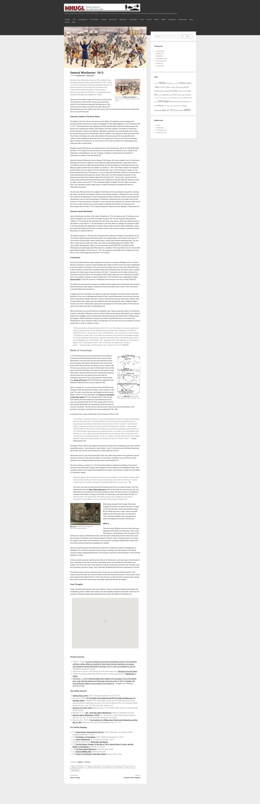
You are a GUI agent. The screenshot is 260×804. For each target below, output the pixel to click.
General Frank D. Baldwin (132, 777)
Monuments (183, 19)
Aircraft (149, 19)
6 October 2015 (80, 75)
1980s (167, 87)
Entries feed (160, 128)
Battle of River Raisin (94, 767)
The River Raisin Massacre (86, 749)
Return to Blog (75, 777)
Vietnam (103, 19)
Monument (159, 61)
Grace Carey (90, 75)
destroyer (160, 95)
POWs (165, 106)
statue (171, 106)
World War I (123, 19)
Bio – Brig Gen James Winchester (99, 713)
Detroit (166, 95)
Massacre (73, 526)
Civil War (67, 19)
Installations (172, 19)
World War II (133, 19)
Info (74, 19)
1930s (176, 83)
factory (171, 95)
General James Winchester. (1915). (86, 715)
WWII (187, 110)
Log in (158, 125)
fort (175, 94)
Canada (166, 91)
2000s (177, 87)
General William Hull (83, 752)
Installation (159, 58)
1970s (162, 87)
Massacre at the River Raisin (127, 671)
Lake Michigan (172, 98)
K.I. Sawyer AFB (158, 98)
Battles (163, 19)
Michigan (163, 101)
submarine (176, 106)
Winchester (75, 770)
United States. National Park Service (90, 732)
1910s (168, 83)
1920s (172, 83)
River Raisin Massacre (97, 489)
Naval (191, 19)
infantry (188, 95)
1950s (188, 83)
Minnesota (174, 102)
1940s (182, 83)
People (67, 22)
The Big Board (82, 19)
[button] (105, 621)
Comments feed (161, 130)
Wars (73, 22)
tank (181, 106)
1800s (162, 83)
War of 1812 (113, 19)
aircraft (183, 87)
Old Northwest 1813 (80, 696)
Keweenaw (165, 98)
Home (142, 19)
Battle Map (127, 396)
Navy (160, 105)
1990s (172, 87)
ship (168, 106)
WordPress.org (161, 132)
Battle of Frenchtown (130, 97)
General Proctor (80, 380)
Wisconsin (179, 110)
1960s (157, 87)
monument (182, 102)
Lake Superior (180, 98)
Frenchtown (108, 767)
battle (161, 91)
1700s (156, 83)
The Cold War (94, 19)
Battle (80, 762)
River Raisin (119, 767)
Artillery (156, 19)
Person (87, 762)
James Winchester (83, 739)
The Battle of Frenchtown (85, 737)
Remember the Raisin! (99, 742)
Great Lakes (181, 95)
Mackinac (186, 98)
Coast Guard (182, 91)
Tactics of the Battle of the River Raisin (91, 754)
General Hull (75, 279)
